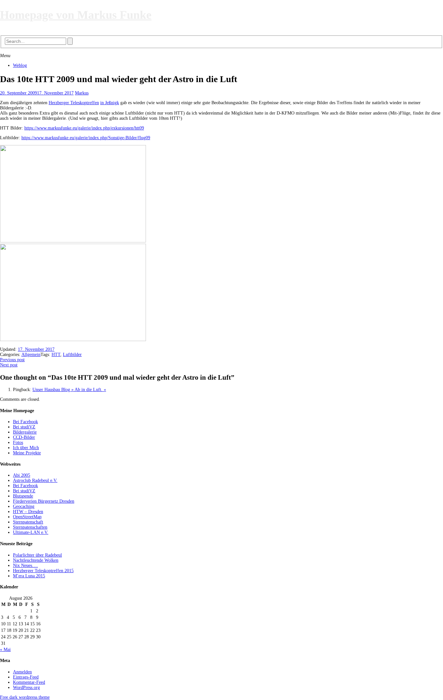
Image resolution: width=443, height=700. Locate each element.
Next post (9, 364)
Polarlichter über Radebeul (37, 555)
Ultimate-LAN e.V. (30, 532)
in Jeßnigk (109, 102)
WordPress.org (26, 687)
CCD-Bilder (24, 437)
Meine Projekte (27, 452)
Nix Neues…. (25, 565)
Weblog (20, 65)
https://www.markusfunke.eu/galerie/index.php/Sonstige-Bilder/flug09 (85, 137)
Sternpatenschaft (28, 522)
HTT (56, 354)
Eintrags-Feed (26, 677)
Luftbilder (72, 354)
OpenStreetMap (27, 516)
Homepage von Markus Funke (75, 14)
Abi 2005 (21, 475)
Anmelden (22, 671)
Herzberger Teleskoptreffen (74, 102)
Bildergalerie (25, 432)
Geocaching (23, 506)
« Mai (5, 649)
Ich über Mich (26, 447)
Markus (82, 93)
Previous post (12, 359)
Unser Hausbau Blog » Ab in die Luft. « (69, 389)
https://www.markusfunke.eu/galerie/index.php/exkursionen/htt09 (84, 128)
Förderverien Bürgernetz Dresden (43, 501)
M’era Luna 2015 (29, 575)
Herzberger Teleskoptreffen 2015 (43, 570)
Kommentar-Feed (29, 682)
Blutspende (23, 496)
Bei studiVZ (24, 426)
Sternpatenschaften (30, 527)
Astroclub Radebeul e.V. (35, 480)
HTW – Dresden (28, 511)
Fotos (18, 442)
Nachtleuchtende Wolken (35, 560)
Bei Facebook (25, 421)
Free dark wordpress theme (25, 697)
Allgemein (31, 354)
